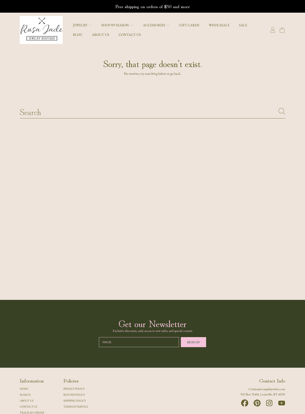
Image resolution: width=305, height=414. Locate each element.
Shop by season (115, 25)
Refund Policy (74, 394)
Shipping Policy (74, 400)
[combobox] (152, 111)
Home (24, 388)
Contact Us (28, 406)
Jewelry (80, 25)
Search (25, 394)
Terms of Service (75, 406)
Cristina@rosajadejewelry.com (267, 389)
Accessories (154, 25)
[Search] (282, 111)
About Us (26, 400)
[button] (282, 30)
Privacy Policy (74, 388)
